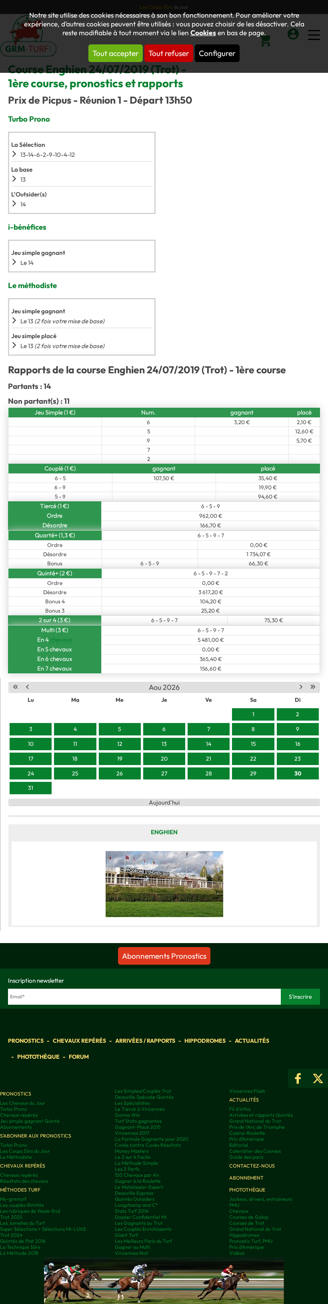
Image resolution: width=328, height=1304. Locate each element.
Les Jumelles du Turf (22, 1223)
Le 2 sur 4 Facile (132, 1157)
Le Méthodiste (16, 1157)
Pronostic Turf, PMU (250, 1241)
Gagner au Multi (132, 1247)
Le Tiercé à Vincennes (139, 1109)
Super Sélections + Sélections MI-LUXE (43, 1229)
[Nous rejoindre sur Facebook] (298, 1078)
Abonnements (16, 1127)
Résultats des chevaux (24, 1181)
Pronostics (26, 1040)
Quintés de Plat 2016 (23, 1241)
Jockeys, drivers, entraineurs (260, 1199)
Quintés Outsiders (134, 1199)
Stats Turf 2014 (131, 1211)
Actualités (252, 1040)
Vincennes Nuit (131, 1253)
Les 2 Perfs (127, 1169)
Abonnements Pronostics (164, 956)
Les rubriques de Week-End (30, 1211)
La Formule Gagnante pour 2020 (151, 1139)
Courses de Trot (246, 1223)
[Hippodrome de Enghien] (164, 883)
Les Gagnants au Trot (139, 1223)
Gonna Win (127, 1115)
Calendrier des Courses (255, 1151)
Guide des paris (246, 1157)
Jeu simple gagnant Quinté (30, 1121)
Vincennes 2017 (132, 1133)
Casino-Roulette (247, 1133)
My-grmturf (13, 1199)
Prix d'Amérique (246, 1139)
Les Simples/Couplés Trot (143, 1091)
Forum (79, 1056)
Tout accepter (115, 53)
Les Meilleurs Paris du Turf (143, 1241)
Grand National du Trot (255, 1121)
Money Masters (131, 1151)
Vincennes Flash (247, 1091)
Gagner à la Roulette (138, 1181)
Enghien (164, 832)
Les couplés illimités (22, 1205)
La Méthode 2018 (19, 1253)
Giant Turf (126, 1235)
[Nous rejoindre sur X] (318, 1078)
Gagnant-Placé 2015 (138, 1127)
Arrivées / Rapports (145, 1040)
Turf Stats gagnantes (138, 1121)
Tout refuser (168, 53)
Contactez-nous (252, 1166)
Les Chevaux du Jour (22, 1103)
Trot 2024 (11, 1235)
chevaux (61, 639)
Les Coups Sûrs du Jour (25, 1151)
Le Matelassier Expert (139, 1187)
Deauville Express (134, 1193)
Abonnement (246, 1178)
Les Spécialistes (132, 1103)
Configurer (217, 53)
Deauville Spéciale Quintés (144, 1097)
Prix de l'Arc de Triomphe (257, 1127)
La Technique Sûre (20, 1247)
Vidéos (236, 1253)
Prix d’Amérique (246, 1247)
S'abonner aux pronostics (35, 1136)
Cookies (203, 32)
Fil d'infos (239, 1109)
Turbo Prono (13, 1109)
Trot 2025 (11, 1217)
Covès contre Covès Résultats (148, 1145)
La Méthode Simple (136, 1163)
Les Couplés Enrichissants (143, 1229)
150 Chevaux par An (137, 1175)
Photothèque (38, 1056)
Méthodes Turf (20, 1190)
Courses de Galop (248, 1217)
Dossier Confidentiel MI (140, 1217)
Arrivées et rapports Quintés (261, 1115)
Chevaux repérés (79, 1040)
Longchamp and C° (136, 1205)
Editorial (238, 1145)
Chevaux (238, 1211)
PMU (234, 1205)
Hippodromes (205, 1040)
